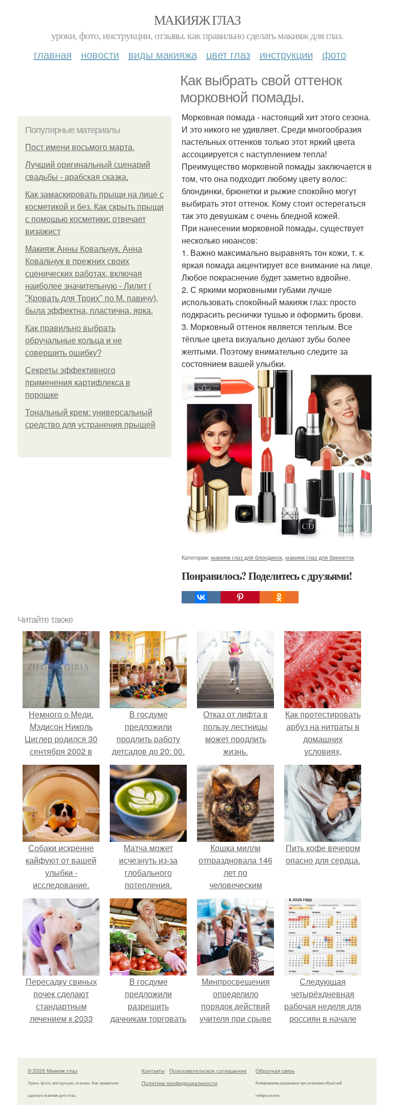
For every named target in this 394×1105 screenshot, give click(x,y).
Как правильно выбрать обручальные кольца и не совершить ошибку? (73, 340)
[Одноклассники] (279, 597)
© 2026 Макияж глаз (52, 1070)
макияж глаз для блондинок (246, 557)
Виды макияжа (162, 54)
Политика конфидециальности (180, 1082)
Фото (334, 54)
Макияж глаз (197, 19)
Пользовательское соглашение (208, 1070)
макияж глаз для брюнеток (319, 557)
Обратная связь (274, 1070)
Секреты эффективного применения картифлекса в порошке (77, 382)
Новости (100, 54)
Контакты (153, 1070)
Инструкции (286, 54)
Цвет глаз (228, 54)
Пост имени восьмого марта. (79, 147)
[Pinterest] (240, 597)
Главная (53, 54)
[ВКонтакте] (201, 597)
